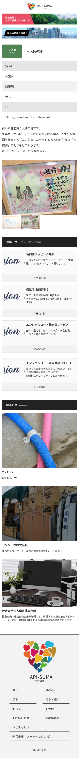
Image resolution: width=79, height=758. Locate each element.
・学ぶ (14, 699)
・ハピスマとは (19, 727)
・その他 (48, 709)
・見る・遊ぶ (51, 699)
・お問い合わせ (19, 718)
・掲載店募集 (51, 718)
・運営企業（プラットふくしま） (31, 737)
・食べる (48, 690)
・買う (14, 690)
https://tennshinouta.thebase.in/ (27, 117)
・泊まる (15, 709)
